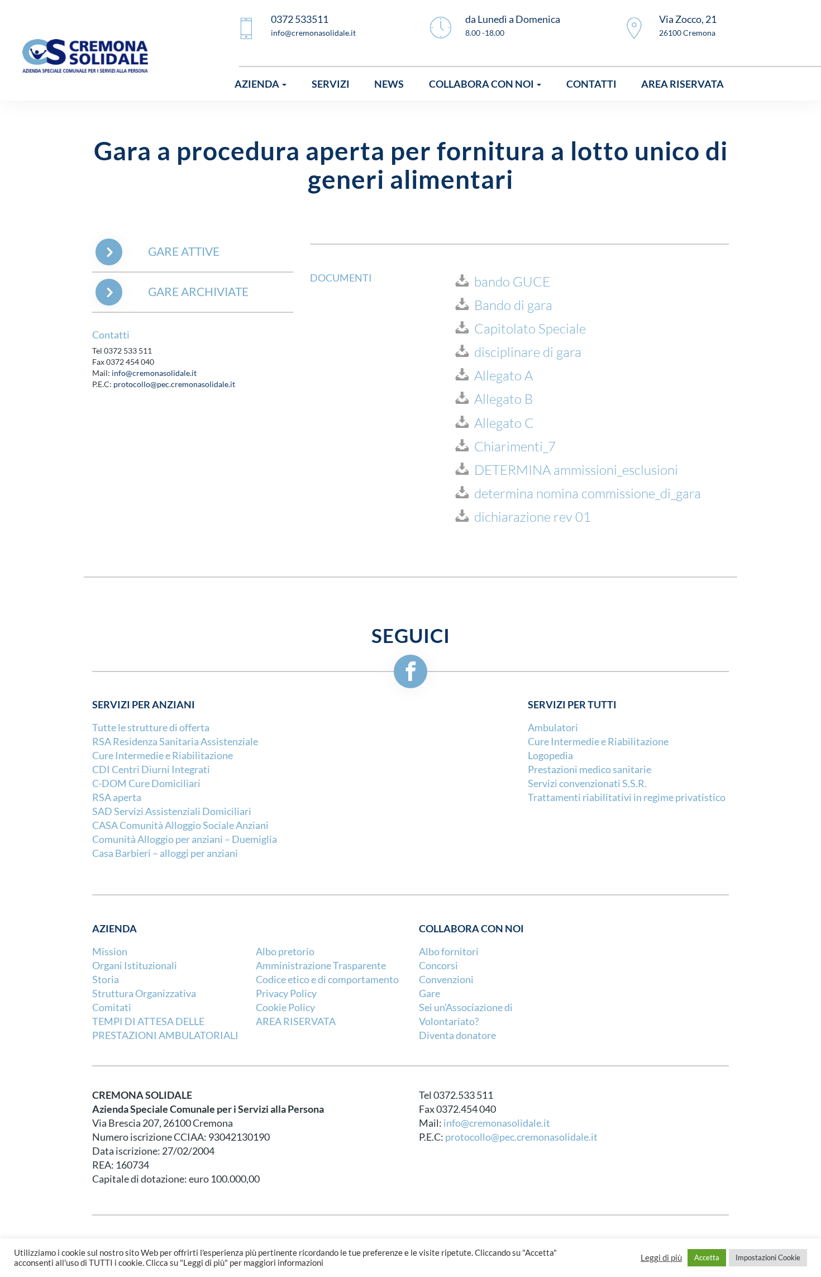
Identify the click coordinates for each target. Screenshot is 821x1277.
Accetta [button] (706, 1257)
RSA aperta (116, 797)
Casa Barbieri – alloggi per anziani (165, 853)
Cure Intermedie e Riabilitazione (162, 755)
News (389, 83)
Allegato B (503, 399)
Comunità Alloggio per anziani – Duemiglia (184, 839)
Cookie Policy (285, 1007)
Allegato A (503, 375)
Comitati (111, 1007)
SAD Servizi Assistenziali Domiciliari (171, 811)
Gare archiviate (198, 291)
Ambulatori (553, 727)
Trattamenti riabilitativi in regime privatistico (626, 797)
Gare (429, 993)
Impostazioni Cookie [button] (768, 1257)
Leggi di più (661, 1258)
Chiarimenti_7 (515, 446)
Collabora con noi (482, 83)
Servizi (331, 83)
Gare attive (183, 251)
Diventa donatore (457, 1035)
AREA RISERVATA (296, 1021)
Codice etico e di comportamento (327, 979)
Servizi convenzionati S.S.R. (587, 783)
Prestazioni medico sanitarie (589, 769)
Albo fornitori (449, 951)
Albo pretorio (285, 951)
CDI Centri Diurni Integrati (151, 769)
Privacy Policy (286, 993)
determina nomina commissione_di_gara (587, 493)
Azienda (258, 83)
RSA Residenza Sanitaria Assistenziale (175, 741)
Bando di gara (513, 305)
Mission (109, 951)
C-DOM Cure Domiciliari (146, 783)
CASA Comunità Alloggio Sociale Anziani (180, 825)
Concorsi (438, 965)
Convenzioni (446, 979)
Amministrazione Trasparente (321, 965)
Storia (105, 979)
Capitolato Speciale (530, 328)
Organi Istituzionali (134, 965)
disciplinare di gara (527, 352)
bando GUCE (512, 281)
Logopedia (550, 755)
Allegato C (504, 423)
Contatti (591, 83)
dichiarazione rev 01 (532, 516)
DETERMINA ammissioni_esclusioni (576, 470)
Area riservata (682, 83)
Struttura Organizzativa (144, 993)
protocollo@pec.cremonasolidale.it (174, 384)
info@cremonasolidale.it (154, 373)
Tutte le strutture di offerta (150, 727)
